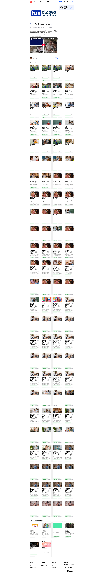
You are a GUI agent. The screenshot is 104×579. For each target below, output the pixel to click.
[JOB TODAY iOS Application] (66, 564)
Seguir (72, 7)
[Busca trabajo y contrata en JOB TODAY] (31, 2)
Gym (53, 522)
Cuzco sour (66, 522)
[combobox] (41, 1)
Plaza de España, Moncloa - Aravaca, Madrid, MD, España (39, 34)
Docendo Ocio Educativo (33, 522)
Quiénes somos (54, 565)
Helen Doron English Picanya (46, 522)
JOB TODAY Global (44, 565)
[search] (60, 1)
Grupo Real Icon (32, 540)
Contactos (54, 567)
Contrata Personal (67, 1)
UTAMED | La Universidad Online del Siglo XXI (46, 541)
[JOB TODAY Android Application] (71, 564)
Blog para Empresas (33, 567)
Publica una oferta (32, 565)
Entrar (73, 1)
